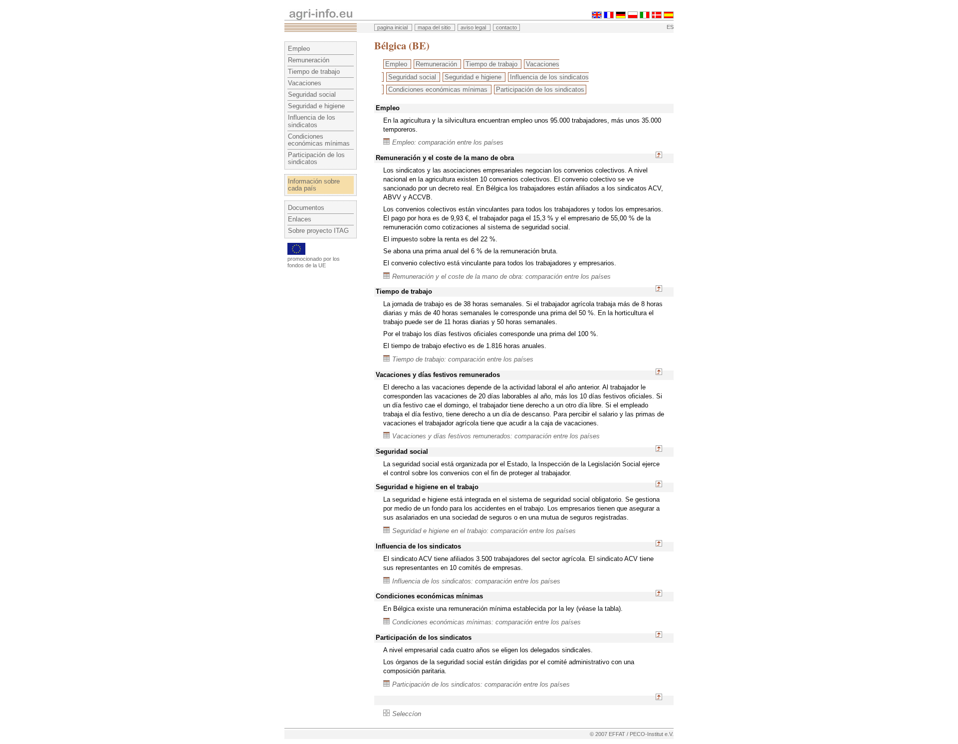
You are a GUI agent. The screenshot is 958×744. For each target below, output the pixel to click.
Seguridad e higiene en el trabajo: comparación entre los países (484, 531)
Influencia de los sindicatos (311, 121)
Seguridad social (312, 94)
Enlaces (299, 219)
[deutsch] (621, 16)
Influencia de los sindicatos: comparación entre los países (476, 581)
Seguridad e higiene (316, 106)
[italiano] (645, 16)
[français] (609, 16)
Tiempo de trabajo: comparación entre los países (462, 359)
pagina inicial (393, 27)
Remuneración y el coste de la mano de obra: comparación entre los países (501, 276)
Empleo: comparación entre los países (447, 142)
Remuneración (308, 60)
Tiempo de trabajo (314, 71)
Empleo (299, 48)
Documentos (306, 207)
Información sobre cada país (314, 185)
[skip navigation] (287, 3)
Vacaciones (304, 83)
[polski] (633, 16)
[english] (597, 16)
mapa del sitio (435, 27)
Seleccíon (406, 714)
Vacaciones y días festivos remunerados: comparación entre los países (496, 436)
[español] (669, 16)
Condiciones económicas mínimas (319, 140)
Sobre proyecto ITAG (318, 230)
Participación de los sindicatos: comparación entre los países (481, 684)
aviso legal (474, 27)
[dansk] (657, 16)
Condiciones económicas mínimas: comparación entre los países (486, 622)
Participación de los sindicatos (316, 158)
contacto (506, 27)
